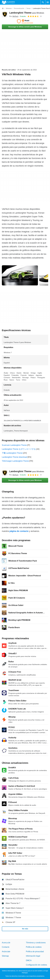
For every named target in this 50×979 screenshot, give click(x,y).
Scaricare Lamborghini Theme (14, 445)
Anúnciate (6, 952)
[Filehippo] (8, 2)
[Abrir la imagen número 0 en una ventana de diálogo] (20, 275)
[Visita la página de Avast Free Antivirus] (25, 21)
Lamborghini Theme (26, 12)
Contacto (5, 947)
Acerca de (6, 943)
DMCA (29, 960)
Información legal (33, 956)
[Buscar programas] (43, 2)
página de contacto (18, 531)
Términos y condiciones (36, 943)
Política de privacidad (35, 952)
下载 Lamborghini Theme (12, 453)
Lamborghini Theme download (14, 457)
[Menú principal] (47, 2)
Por (13, 16)
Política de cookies (34, 947)
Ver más (25, 929)
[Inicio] (3, 8)
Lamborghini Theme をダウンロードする (19, 449)
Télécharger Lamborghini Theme (15, 461)
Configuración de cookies (36, 965)
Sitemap (5, 956)
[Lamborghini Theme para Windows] (4, 14)
